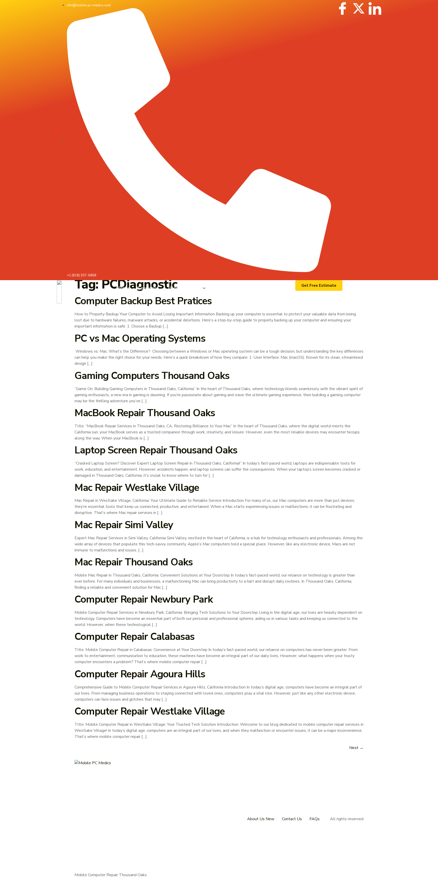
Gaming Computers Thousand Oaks (152, 375)
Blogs (221, 288)
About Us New (260, 819)
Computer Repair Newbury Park (144, 599)
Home (123, 288)
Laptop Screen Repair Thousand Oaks (156, 450)
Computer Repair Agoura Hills (140, 674)
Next (356, 748)
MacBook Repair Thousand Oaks (145, 413)
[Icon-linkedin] (375, 8)
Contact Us (278, 288)
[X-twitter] (358, 8)
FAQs (314, 819)
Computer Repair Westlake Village (150, 711)
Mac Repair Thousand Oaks (134, 562)
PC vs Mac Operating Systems (140, 338)
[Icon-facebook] (342, 8)
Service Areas (185, 288)
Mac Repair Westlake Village (137, 487)
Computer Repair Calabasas (134, 636)
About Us (247, 288)
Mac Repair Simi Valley (124, 525)
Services (147, 288)
